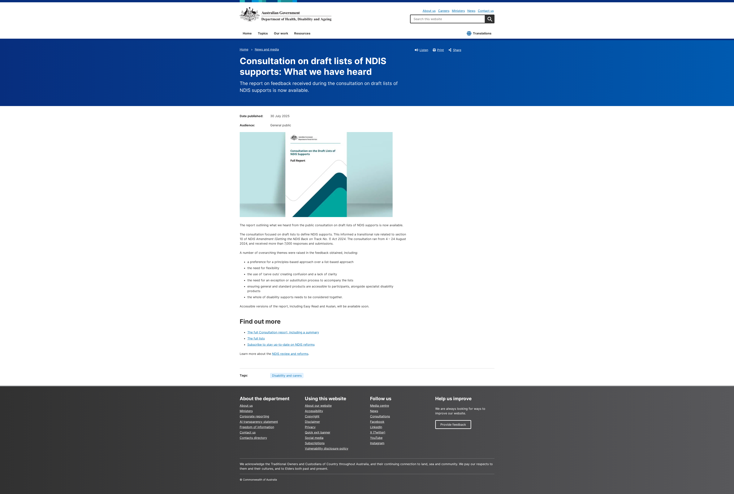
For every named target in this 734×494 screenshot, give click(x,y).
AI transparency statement (259, 422)
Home (247, 33)
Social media (314, 438)
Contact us (486, 11)
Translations (482, 33)
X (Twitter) (377, 432)
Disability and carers (287, 375)
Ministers (458, 11)
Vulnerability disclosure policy (326, 448)
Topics (263, 33)
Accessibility (314, 411)
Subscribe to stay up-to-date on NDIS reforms (281, 344)
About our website (318, 405)
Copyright (312, 416)
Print (440, 50)
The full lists (256, 338)
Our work (281, 33)
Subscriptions (315, 443)
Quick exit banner (317, 432)
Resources (302, 33)
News (471, 11)
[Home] (285, 14)
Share (457, 50)
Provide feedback (453, 424)
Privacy (310, 427)
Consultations (380, 416)
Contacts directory (253, 438)
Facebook (377, 422)
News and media (267, 49)
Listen (424, 50)
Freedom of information (257, 427)
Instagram (377, 443)
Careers (443, 11)
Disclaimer (312, 422)
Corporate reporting (254, 416)
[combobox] (447, 19)
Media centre (379, 405)
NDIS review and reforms (290, 354)
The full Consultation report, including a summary (283, 332)
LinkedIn (376, 427)
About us (429, 11)
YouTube (376, 438)
